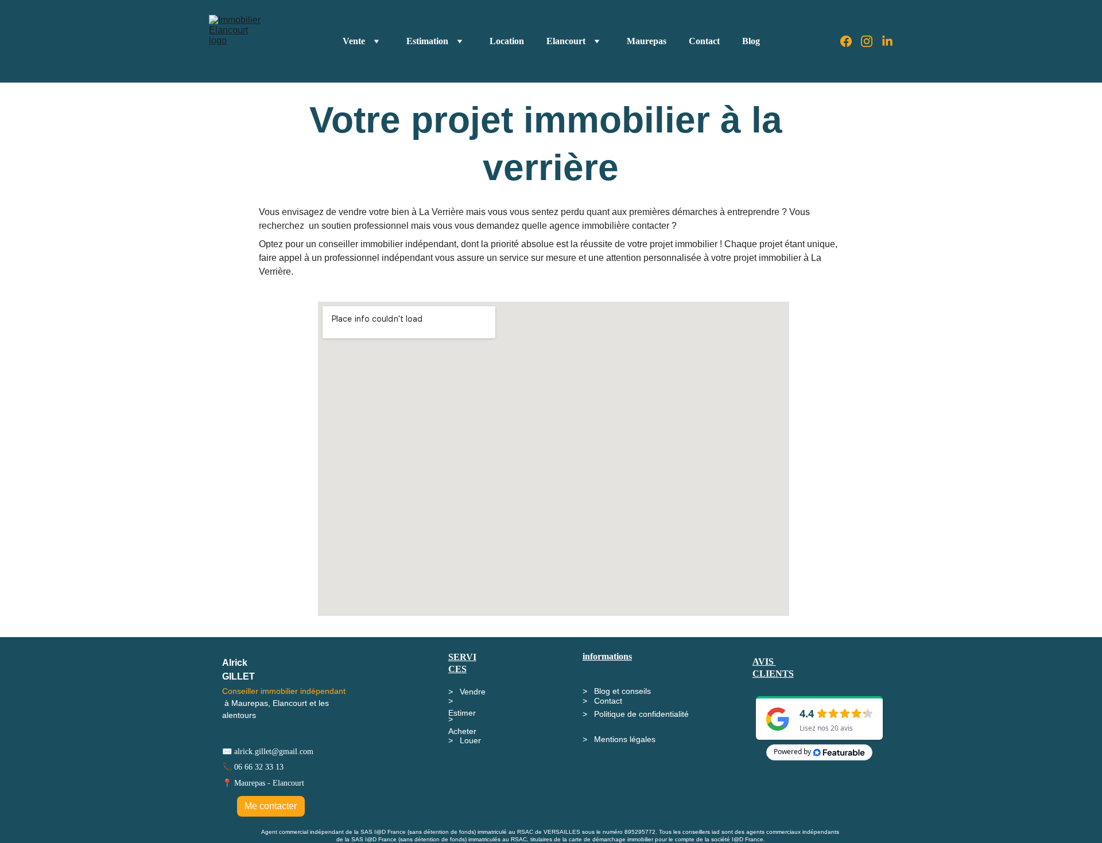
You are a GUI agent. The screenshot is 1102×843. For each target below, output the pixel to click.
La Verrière (442, 212)
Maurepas (646, 41)
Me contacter (271, 806)
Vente (354, 41)
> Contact (602, 700)
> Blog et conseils (617, 691)
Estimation (427, 41)
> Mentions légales (619, 739)
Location (507, 41)
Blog (751, 41)
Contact (704, 41)
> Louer (464, 740)
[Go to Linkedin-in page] (887, 41)
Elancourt (565, 41)
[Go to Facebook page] (850, 41)
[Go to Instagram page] (871, 41)
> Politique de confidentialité (636, 714)
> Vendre (467, 691)
